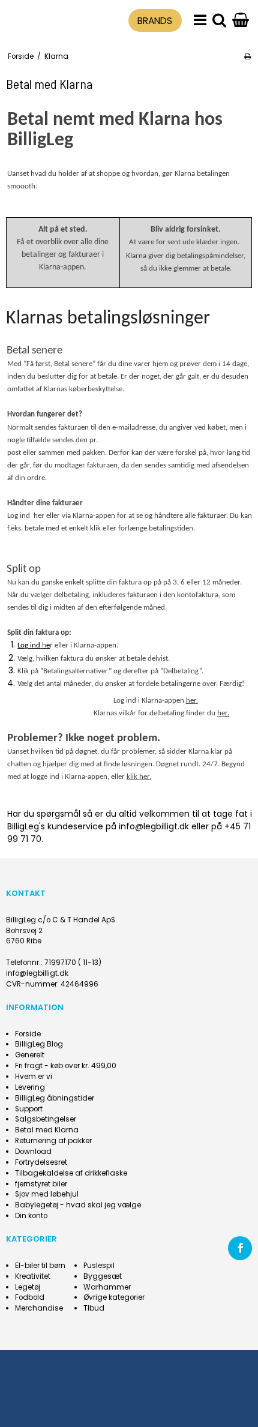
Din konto (31, 1216)
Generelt (29, 1055)
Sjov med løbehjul (47, 1194)
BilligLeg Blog (39, 1044)
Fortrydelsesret (41, 1162)
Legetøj (27, 1287)
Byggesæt (102, 1276)
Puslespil (99, 1265)
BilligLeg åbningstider (54, 1098)
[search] (219, 20)
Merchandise (39, 1308)
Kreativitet (32, 1276)
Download (33, 1151)
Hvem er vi (33, 1076)
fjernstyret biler (41, 1184)
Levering (30, 1087)
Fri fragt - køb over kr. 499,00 (65, 1066)
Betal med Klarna (47, 1130)
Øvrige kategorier (114, 1297)
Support (29, 1109)
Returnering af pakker (53, 1141)
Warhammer (107, 1287)
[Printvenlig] (247, 56)
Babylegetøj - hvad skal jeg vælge (78, 1205)
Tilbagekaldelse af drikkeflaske (71, 1173)
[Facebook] (240, 1248)
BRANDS (154, 20)
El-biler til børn (40, 1265)
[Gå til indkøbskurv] (240, 21)
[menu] (200, 20)
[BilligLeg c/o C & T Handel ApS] (37, 19)
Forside (28, 1034)
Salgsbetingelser (45, 1119)
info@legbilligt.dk (37, 973)
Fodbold (29, 1297)
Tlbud (93, 1308)
